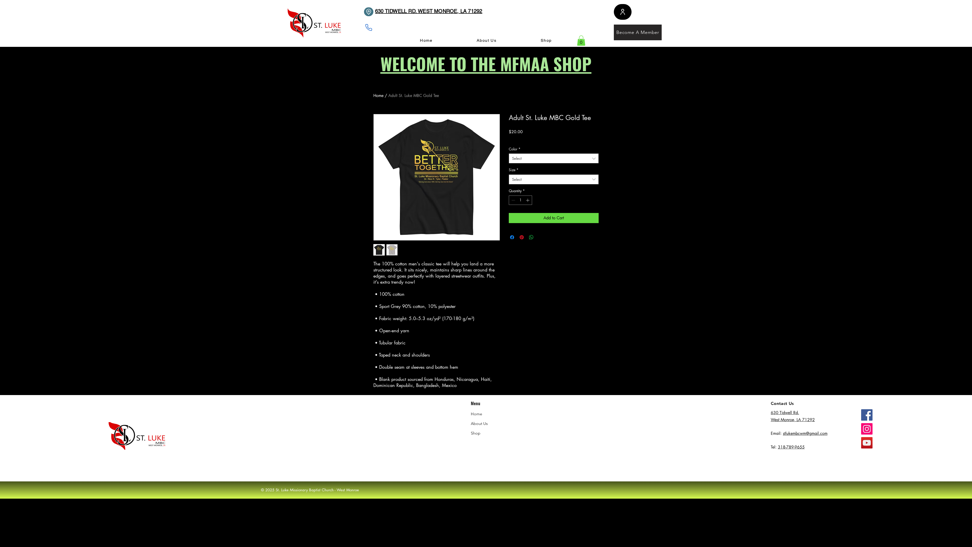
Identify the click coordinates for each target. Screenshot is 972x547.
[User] (623, 12)
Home (378, 95)
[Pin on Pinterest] (522, 237)
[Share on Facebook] (512, 237)
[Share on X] (541, 237)
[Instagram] (867, 429)
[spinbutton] (520, 200)
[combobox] (554, 158)
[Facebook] (867, 415)
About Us (479, 423)
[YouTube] (867, 442)
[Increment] (528, 200)
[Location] (368, 11)
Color (514, 149)
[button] (581, 40)
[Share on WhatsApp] (531, 237)
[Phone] (368, 27)
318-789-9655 (791, 447)
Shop (475, 433)
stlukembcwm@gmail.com (805, 433)
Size (513, 169)
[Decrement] (513, 200)
